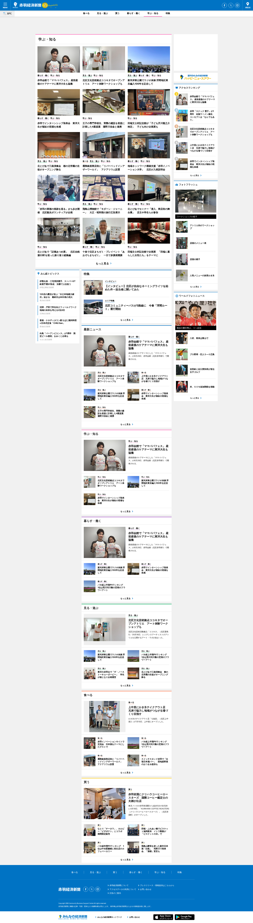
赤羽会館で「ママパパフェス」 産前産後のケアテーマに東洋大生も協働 (57, 82)
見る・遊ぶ (102, 13)
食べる (86, 13)
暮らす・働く (133, 13)
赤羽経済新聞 (27, 5)
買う (117, 13)
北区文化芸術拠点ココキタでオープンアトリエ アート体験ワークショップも (104, 82)
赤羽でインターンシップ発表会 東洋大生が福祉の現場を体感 (58, 125)
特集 (168, 13)
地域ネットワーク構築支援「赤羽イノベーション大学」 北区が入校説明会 (149, 167)
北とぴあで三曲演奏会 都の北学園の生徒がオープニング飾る (58, 167)
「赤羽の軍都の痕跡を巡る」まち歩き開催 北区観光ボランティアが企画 (58, 210)
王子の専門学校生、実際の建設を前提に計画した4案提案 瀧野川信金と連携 (104, 125)
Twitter (230, 5)
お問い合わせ (145, 889)
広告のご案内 (115, 893)
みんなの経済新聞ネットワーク (72, 917)
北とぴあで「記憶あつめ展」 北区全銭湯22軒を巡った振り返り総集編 (58, 253)
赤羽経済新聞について (119, 885)
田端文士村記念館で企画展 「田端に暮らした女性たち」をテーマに (149, 253)
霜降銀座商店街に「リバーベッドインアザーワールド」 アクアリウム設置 (104, 167)
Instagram (237, 5)
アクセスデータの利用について (123, 889)
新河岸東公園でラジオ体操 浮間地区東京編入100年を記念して (148, 82)
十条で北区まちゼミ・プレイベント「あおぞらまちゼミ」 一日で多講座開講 (104, 253)
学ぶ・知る (152, 13)
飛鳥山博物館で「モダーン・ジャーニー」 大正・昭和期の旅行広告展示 (102, 210)
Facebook (224, 5)
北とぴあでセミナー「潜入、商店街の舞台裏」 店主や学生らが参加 (149, 210)
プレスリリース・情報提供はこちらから (157, 885)
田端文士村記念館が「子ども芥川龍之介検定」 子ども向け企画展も (149, 125)
